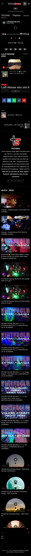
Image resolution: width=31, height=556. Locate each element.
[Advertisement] (15, 538)
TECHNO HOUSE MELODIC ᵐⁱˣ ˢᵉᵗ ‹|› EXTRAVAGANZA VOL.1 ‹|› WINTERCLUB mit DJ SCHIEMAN (14, 349)
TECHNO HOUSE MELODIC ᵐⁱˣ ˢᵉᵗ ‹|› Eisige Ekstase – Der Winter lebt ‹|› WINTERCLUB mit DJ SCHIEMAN (15, 374)
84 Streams (25, 53)
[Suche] (29, 4)
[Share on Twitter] (9, 100)
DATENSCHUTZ (21, 550)
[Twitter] (12, 180)
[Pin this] (24, 100)
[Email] (22, 180)
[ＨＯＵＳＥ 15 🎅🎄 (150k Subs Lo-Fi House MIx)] (4, 74)
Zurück (3, 110)
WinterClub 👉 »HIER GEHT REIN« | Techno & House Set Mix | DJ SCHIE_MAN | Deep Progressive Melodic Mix (15, 256)
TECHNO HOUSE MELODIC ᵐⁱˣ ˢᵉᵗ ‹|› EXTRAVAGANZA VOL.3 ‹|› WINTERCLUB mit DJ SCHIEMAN (14, 325)
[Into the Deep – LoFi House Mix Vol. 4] (27, 125)
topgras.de (16, 551)
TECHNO (5, 15)
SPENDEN (15, 550)
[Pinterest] (19, 180)
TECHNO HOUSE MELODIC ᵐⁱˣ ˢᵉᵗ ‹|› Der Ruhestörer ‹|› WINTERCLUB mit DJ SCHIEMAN (14, 446)
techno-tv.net (21, 551)
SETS (8, 551)
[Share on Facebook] (4, 100)
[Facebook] (8, 180)
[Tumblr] (15, 180)
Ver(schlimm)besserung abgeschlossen (15, 11)
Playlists (17, 15)
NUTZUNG (27, 550)
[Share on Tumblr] (19, 100)
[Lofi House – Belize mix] (3, 115)
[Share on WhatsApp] (14, 100)
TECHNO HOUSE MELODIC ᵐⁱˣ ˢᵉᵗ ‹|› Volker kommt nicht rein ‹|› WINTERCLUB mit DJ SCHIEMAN (15, 422)
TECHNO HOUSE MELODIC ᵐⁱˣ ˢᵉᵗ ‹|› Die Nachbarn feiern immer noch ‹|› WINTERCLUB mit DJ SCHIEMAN (14, 398)
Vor (29, 121)
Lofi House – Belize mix (14, 115)
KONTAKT (12, 551)
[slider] (13, 34)
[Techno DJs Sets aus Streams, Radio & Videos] (14, 3)
